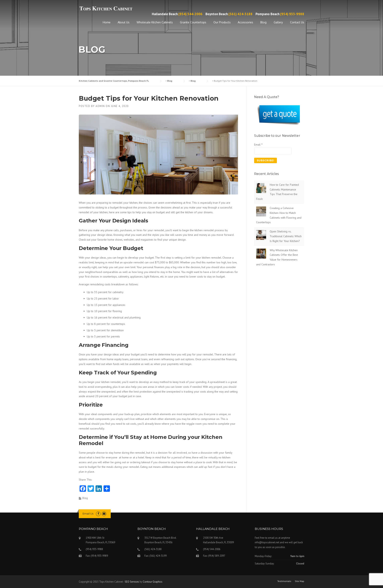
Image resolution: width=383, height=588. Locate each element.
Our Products (222, 22)
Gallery (278, 22)
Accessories (245, 22)
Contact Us (297, 22)
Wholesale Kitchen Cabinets (155, 22)
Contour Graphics (152, 581)
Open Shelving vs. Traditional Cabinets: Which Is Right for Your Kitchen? (286, 236)
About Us (123, 22)
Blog (263, 22)
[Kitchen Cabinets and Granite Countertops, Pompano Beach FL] (106, 8)
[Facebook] (98, 513)
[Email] (104, 513)
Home (107, 22)
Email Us (88, 513)
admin (100, 106)
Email (258, 144)
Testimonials (284, 581)
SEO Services (132, 581)
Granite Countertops (193, 22)
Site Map (299, 581)
